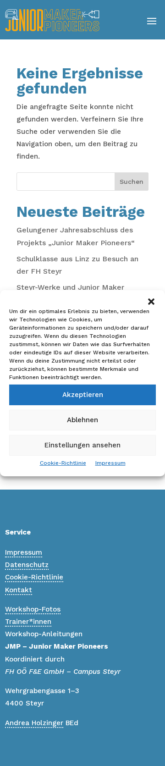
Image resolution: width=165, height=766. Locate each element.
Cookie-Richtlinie (63, 462)
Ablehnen (82, 420)
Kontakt (18, 590)
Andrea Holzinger (34, 723)
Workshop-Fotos (32, 609)
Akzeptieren (82, 395)
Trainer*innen (28, 621)
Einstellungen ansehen (82, 445)
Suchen (131, 181)
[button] (151, 301)
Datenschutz (27, 565)
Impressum (110, 462)
